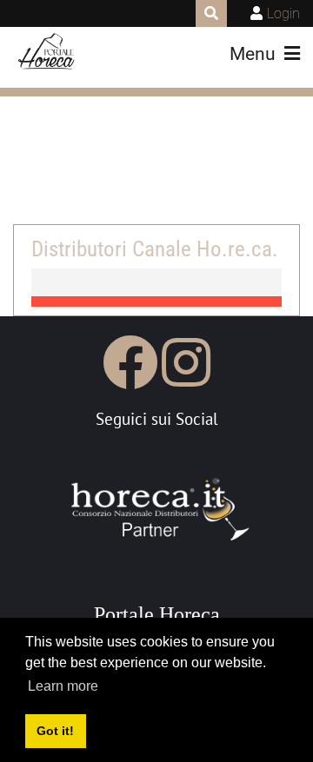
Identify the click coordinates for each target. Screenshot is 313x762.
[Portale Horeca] (47, 52)
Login (283, 13)
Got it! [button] (55, 731)
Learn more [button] (63, 686)
